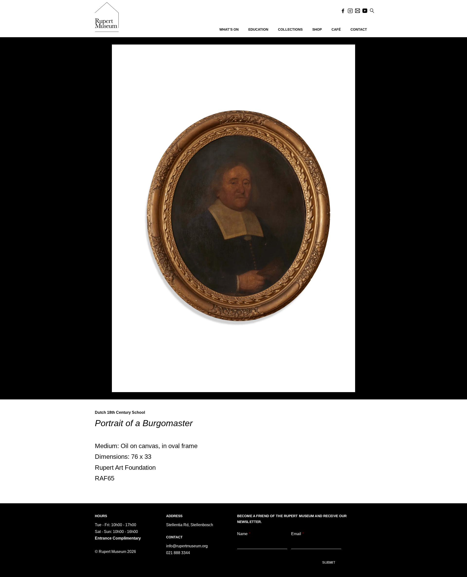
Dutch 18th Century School (120, 412)
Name (243, 534)
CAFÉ (336, 29)
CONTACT (358, 29)
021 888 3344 (178, 553)
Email (297, 534)
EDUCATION (258, 29)
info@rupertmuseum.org (187, 546)
